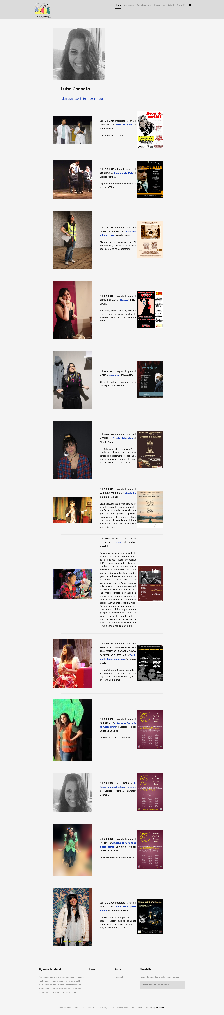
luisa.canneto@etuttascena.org (82, 98)
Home (118, 5)
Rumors (124, 299)
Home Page (42, 11)
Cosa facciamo (144, 5)
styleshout (160, 1007)
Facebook (119, 977)
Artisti (171, 5)
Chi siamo (129, 5)
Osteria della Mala (123, 172)
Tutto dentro (130, 492)
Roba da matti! (124, 124)
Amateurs (114, 375)
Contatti (181, 5)
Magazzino (159, 5)
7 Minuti (117, 542)
